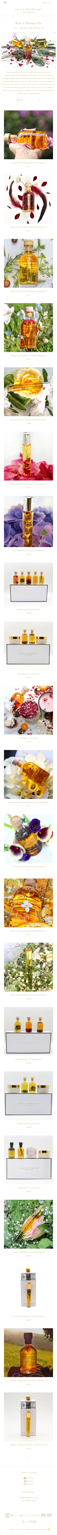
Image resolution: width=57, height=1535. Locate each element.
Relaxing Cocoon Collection (28, 674)
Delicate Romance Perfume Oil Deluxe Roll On (28, 484)
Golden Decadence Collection (28, 609)
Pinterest (29, 1481)
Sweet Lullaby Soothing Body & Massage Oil (29, 162)
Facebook (29, 1478)
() (46, 3)
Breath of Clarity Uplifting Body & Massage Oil (28, 291)
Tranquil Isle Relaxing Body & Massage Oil (28, 866)
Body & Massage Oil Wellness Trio (28, 1059)
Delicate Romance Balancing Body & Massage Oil (28, 227)
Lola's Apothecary (26, 1529)
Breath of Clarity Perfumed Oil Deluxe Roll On (28, 995)
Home (15, 28)
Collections (23, 28)
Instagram (29, 1484)
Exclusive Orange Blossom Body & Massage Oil (28, 931)
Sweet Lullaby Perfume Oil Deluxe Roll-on (28, 550)
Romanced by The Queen (28, 738)
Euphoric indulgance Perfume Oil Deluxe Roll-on (28, 1444)
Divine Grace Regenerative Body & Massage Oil (28, 355)
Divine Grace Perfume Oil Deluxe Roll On (28, 1252)
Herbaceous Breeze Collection (28, 1123)
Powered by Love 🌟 (42, 1529)
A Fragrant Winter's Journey (28, 1188)
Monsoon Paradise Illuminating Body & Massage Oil (28, 802)
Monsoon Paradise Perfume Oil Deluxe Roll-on (28, 419)
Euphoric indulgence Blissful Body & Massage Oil (28, 1380)
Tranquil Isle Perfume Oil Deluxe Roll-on (28, 1316)
